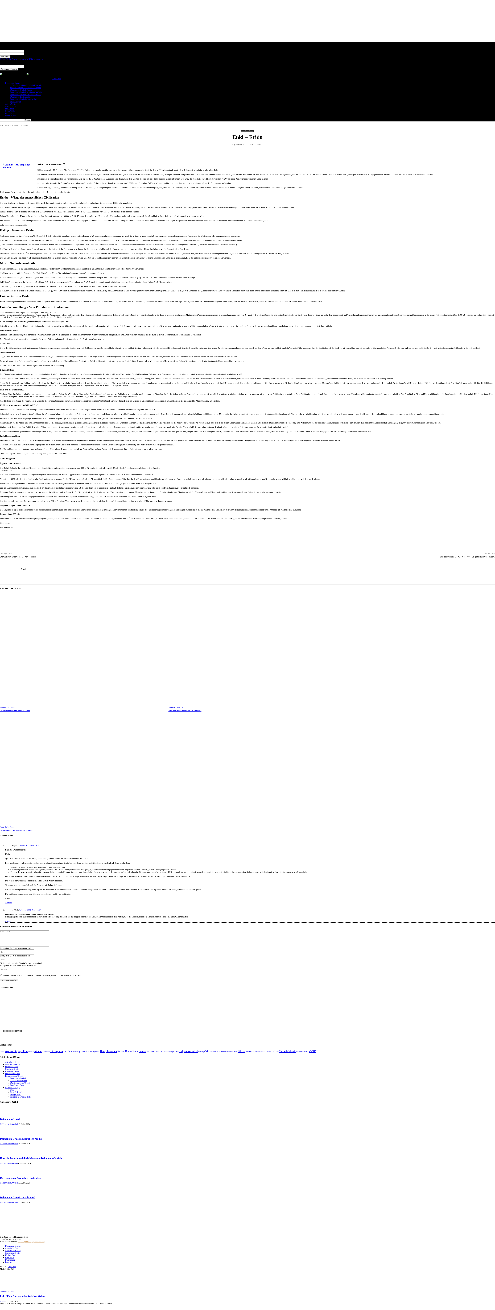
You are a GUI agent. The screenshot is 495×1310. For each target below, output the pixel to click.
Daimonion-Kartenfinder (20, 97)
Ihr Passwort (29, 54)
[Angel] (10, 574)
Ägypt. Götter (10, 104)
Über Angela (15, 101)
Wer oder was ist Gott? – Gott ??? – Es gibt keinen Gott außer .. (467, 557)
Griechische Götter (12, 1250)
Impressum (9, 1262)
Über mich (9, 1257)
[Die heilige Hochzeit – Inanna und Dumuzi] (83, 770)
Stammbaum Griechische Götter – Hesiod (18, 557)
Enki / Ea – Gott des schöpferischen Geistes (22, 1296)
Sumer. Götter (10, 115)
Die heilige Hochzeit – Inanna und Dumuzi (15, 830)
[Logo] (13, 78)
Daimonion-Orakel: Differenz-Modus (25, 94)
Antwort (8, 903)
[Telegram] (261, 151)
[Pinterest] (243, 151)
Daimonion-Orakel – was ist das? (23, 99)
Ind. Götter (9, 109)
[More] (280, 151)
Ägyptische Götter (12, 1248)
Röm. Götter (10, 113)
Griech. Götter (11, 106)
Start (1, 125)
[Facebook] (234, 151)
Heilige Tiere (10, 1255)
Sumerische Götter (11, 125)
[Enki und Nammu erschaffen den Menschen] (251, 650)
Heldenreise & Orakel (12, 1031)
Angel (23, 569)
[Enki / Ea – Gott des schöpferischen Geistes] (20, 1289)
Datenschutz (10, 1260)
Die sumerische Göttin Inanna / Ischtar (15, 711)
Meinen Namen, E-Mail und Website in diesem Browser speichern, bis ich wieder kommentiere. (42, 975)
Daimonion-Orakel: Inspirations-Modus (26, 92)
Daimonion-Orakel (12, 83)
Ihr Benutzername (31, 51)
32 (19, 1301)
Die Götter (12, 1266)
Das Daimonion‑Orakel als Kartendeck (28, 85)
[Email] (271, 151)
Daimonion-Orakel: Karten (21, 90)
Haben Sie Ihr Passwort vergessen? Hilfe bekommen (21, 59)
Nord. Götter (10, 111)
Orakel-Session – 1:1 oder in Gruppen (25, 87)
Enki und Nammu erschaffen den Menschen (184, 711)
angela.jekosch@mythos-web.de (31, 1241)
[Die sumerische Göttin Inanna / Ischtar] (83, 650)
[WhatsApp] (252, 151)
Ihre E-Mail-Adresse (32, 66)
